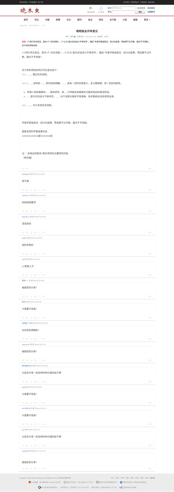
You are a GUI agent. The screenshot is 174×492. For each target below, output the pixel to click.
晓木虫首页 (24, 2)
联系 (117, 478)
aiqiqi (23, 387)
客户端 (40, 2)
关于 (112, 478)
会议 (90, 20)
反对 (43, 190)
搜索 (135, 20)
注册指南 (143, 2)
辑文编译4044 (27, 366)
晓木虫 (31, 11)
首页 (26, 20)
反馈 (137, 478)
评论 (27, 169)
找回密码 (151, 8)
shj (23, 259)
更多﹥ (147, 20)
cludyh (24, 238)
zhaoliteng (25, 174)
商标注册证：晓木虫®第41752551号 (104, 487)
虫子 (72, 37)
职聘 (58, 20)
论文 (69, 20)
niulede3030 (26, 451)
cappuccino (25, 344)
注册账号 (151, 12)
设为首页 (126, 2)
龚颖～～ (25, 281)
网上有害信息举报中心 (49, 487)
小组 (124, 20)
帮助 (132, 478)
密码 (109, 12)
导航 (142, 478)
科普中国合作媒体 (129, 487)
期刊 (79, 20)
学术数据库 (33, 2)
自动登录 (141, 8)
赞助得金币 (135, 2)
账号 (109, 8)
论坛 (36, 20)
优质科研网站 (127, 482)
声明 (122, 478)
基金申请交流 (34, 26)
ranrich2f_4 (25, 195)
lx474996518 (26, 408)
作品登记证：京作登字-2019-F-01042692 (74, 487)
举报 (149, 169)
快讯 (101, 20)
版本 (146, 478)
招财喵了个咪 (27, 323)
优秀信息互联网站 (139, 482)
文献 (47, 20)
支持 (35, 190)
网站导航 (151, 2)
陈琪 (23, 302)
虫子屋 (113, 20)
